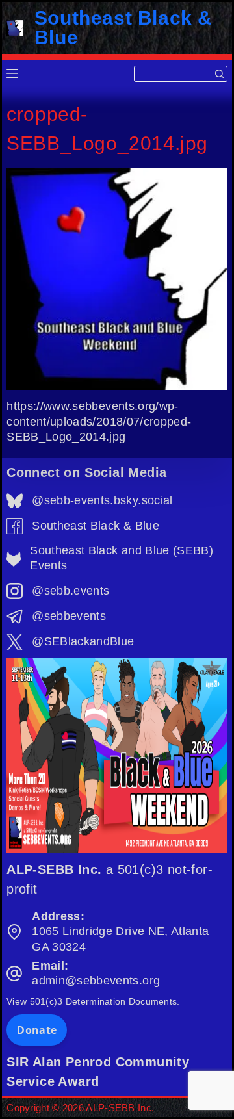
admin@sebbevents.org (96, 980)
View (92, 1001)
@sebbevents (69, 616)
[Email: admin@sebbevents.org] (14, 973)
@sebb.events (70, 590)
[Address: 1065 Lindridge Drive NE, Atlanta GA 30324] (14, 932)
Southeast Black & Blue (123, 27)
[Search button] (219, 73)
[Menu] (12, 73)
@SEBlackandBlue (83, 641)
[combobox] (173, 74)
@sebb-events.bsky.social (102, 500)
